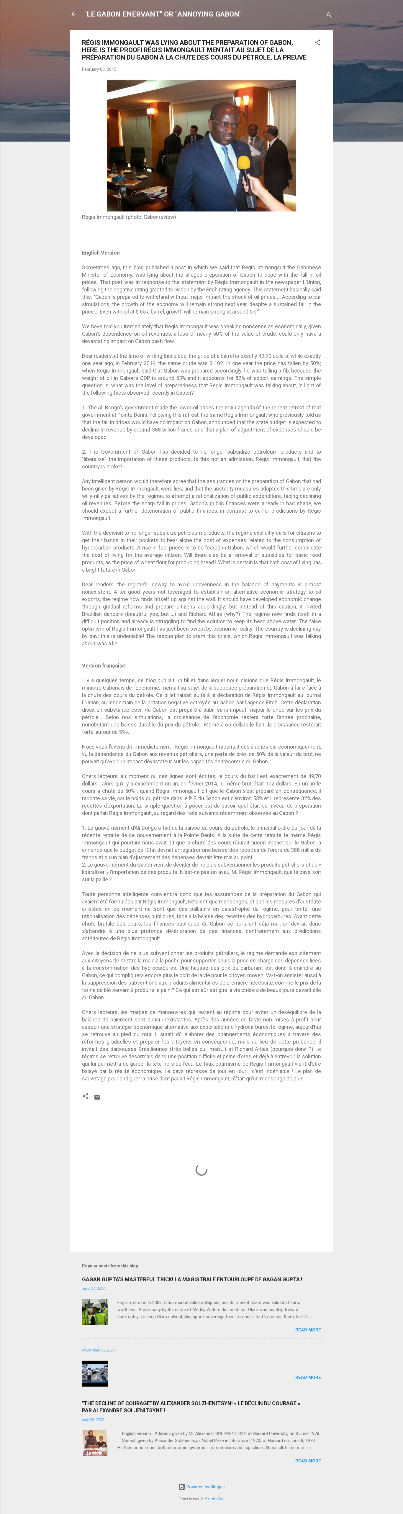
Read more (308, 1330)
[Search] (329, 16)
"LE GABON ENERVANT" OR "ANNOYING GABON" (163, 14)
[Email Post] (97, 1099)
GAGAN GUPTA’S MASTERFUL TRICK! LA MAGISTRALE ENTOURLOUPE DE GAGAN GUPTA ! (192, 1279)
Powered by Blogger (205, 1487)
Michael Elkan (214, 1498)
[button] (317, 43)
